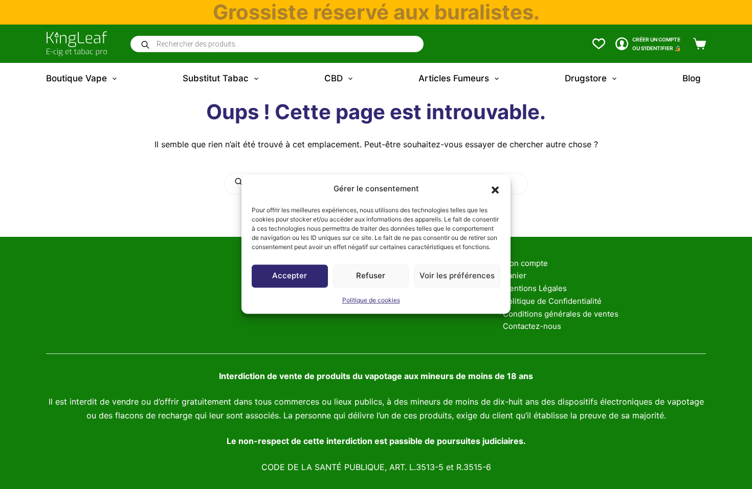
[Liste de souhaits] (598, 43)
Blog (691, 78)
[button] (495, 189)
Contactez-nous (532, 326)
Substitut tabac (216, 78)
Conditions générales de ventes (560, 314)
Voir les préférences (457, 276)
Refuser (370, 276)
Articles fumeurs (453, 78)
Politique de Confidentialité (552, 301)
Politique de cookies (371, 300)
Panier (514, 275)
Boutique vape (76, 78)
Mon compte (525, 263)
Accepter (289, 276)
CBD (333, 78)
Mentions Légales (535, 288)
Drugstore (586, 78)
